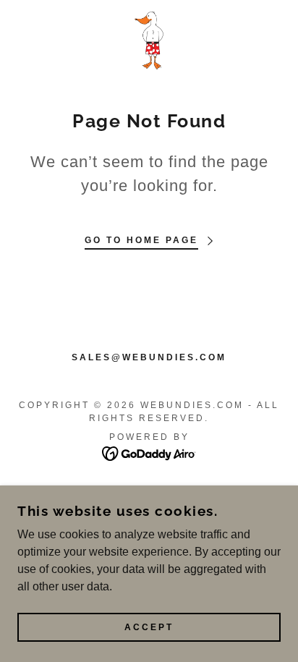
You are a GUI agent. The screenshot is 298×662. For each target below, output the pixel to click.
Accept (149, 627)
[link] (149, 40)
